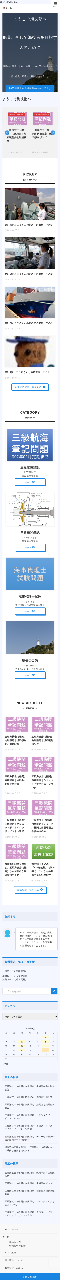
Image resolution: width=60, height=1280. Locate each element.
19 (22, 1050)
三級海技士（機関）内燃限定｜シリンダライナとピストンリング (30, 1116)
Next (53, 133)
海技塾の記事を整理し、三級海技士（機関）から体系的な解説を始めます (30, 1149)
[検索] (54, 991)
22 (45, 1050)
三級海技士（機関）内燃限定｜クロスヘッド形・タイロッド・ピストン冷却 (30, 1127)
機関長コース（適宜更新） (16, 976)
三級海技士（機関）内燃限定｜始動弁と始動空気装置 (30, 1106)
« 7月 (5, 1064)
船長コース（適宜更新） (14, 979)
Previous (7, 133)
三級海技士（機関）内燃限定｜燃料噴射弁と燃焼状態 (30, 1088)
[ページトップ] (54, 1274)
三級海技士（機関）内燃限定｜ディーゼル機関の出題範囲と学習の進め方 (30, 1138)
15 (45, 1046)
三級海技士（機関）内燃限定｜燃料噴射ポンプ (28, 1096)
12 (22, 1046)
